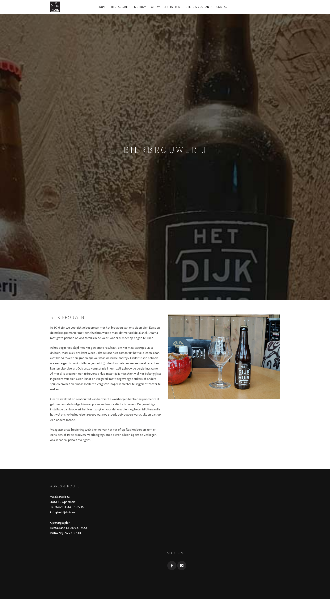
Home (102, 6)
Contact (222, 6)
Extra (154, 6)
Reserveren (172, 6)
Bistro (139, 6)
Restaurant (120, 6)
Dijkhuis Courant (198, 6)
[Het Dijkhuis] (56, 7)
